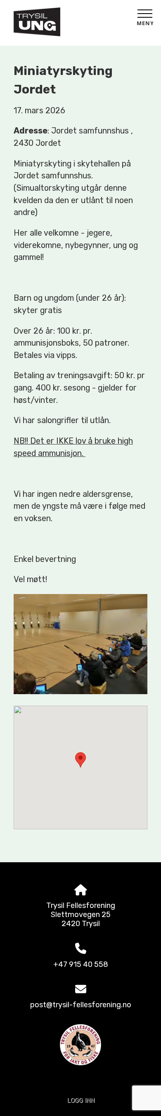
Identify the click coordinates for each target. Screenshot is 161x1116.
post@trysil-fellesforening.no (80, 1004)
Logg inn (81, 1100)
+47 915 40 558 (80, 964)
